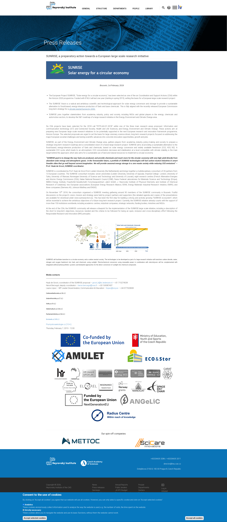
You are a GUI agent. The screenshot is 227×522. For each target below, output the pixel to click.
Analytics (29, 505)
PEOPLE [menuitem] (136, 8)
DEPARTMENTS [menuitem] (119, 8)
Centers (141, 490)
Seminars (96, 490)
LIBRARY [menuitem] (149, 8)
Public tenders (121, 487)
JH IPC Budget (121, 490)
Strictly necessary (33, 510)
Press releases (98, 487)
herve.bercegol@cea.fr (87, 285)
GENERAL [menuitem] (86, 8)
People (141, 485)
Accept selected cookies (35, 518)
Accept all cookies (194, 518)
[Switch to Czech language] (168, 7)
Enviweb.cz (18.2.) (52, 319)
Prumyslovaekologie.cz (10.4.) (58, 324)
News (94, 485)
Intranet (164, 491)
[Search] (163, 7)
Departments (143, 487)
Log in (163, 488)
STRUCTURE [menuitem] (101, 8)
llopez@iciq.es (112, 288)
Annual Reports (121, 485)
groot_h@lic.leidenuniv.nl (102, 283)
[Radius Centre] (114, 415)
